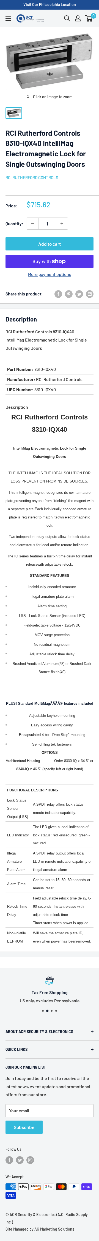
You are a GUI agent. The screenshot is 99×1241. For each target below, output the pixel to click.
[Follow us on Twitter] (20, 1160)
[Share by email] (90, 293)
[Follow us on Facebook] (9, 1160)
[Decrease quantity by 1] (32, 223)
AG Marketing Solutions (54, 1229)
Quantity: (14, 223)
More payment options (49, 274)
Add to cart (49, 244)
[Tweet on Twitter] (79, 293)
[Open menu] (8, 18)
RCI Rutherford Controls (32, 177)
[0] (89, 18)
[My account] (78, 18)
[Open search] (67, 18)
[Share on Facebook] (58, 293)
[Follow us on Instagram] (30, 1160)
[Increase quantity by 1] (62, 223)
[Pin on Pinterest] (69, 293)
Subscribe (24, 1127)
